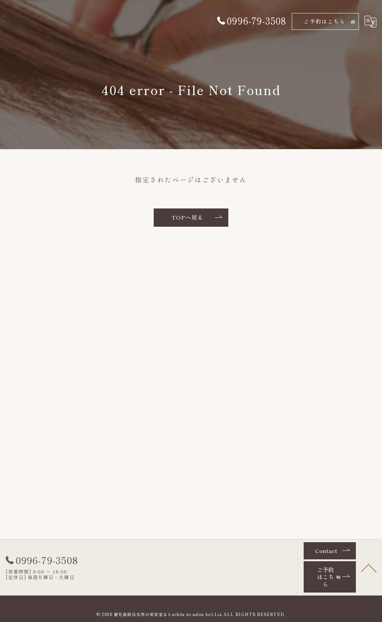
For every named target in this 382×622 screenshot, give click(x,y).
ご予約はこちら (324, 21)
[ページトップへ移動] (368, 567)
